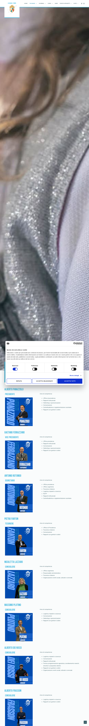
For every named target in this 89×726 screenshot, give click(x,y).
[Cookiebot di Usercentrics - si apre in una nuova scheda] (74, 343)
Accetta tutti (70, 381)
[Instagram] (84, 3)
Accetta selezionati (44, 381)
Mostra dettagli (74, 375)
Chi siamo (32, 3)
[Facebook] (81, 3)
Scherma (41, 3)
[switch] (34, 369)
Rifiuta (19, 381)
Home (25, 3)
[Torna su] (85, 722)
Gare (56, 3)
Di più (75, 3)
